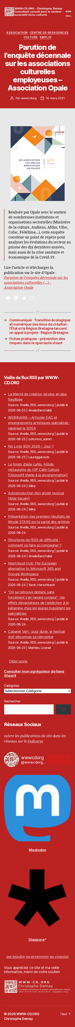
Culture (31, 37)
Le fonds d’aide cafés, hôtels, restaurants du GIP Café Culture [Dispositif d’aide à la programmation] (38, 469)
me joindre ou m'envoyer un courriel (37, 957)
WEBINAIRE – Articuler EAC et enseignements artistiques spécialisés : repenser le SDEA (39, 422)
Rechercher (12, 701)
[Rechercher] (63, 709)
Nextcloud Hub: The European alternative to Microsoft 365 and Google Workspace (34, 568)
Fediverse (35, 741)
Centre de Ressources (49, 32)
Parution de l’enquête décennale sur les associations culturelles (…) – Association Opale (36, 283)
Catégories (11, 686)
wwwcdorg (29, 98)
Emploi (45, 37)
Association (17, 32)
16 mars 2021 (55, 98)
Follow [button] (60, 759)
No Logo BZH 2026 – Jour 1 (30, 446)
